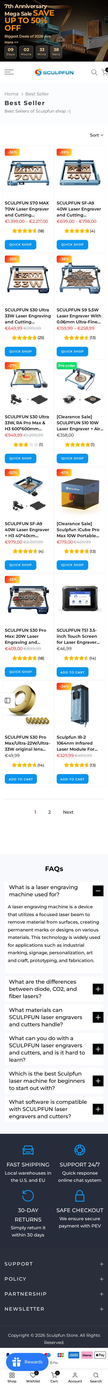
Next (68, 812)
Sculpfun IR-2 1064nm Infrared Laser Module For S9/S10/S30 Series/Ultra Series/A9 (80, 749)
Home (11, 94)
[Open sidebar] (7, 700)
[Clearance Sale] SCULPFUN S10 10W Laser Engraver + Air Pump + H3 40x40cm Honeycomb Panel (80, 428)
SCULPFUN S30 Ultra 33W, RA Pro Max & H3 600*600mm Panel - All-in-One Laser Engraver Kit (27, 428)
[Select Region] (85, 72)
